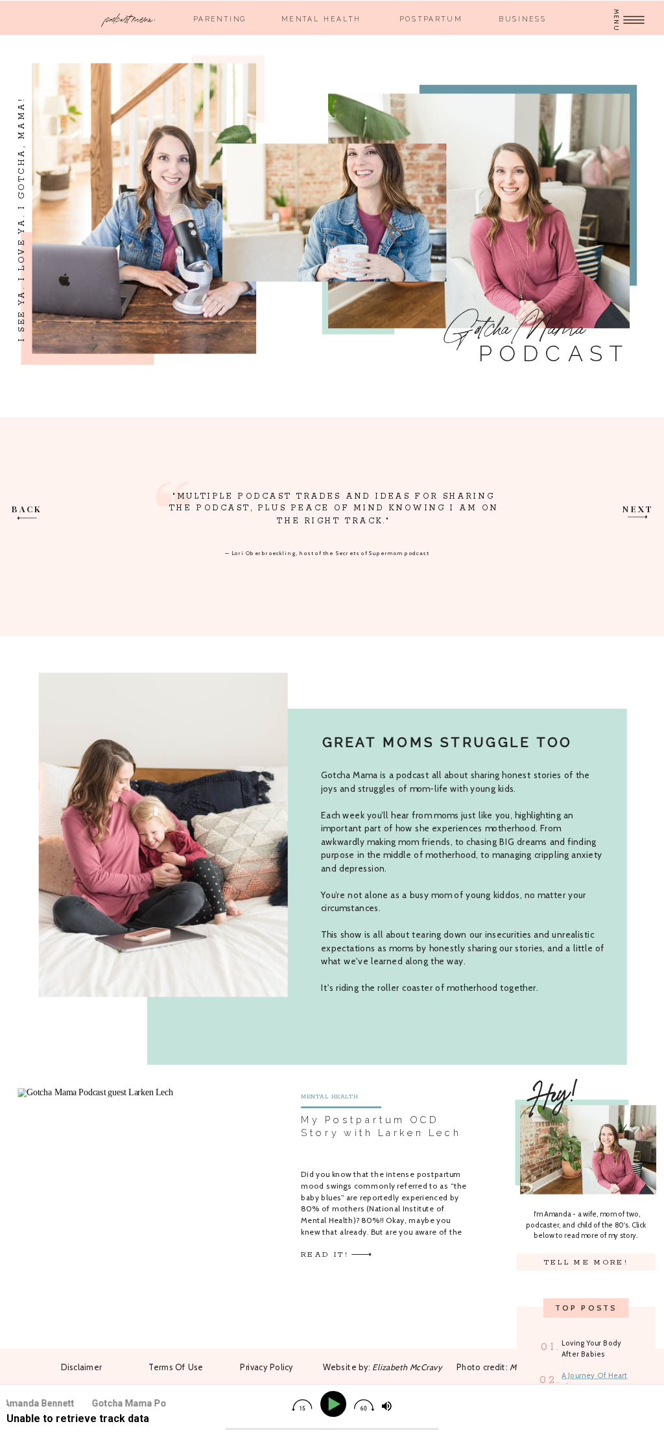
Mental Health (329, 1097)
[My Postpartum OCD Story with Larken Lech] (361, 1254)
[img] (302, 1405)
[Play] (335, 1404)
